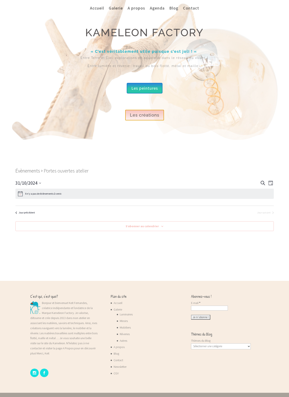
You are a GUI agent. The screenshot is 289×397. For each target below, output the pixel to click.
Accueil (97, 8)
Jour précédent (27, 212)
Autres (123, 341)
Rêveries (125, 334)
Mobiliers (125, 327)
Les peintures (144, 88)
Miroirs (124, 321)
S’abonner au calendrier (142, 226)
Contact (191, 8)
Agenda (157, 8)
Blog (173, 8)
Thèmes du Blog (201, 341)
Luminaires (126, 314)
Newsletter (120, 367)
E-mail (195, 303)
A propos (136, 8)
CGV (116, 373)
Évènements (27, 170)
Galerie (116, 8)
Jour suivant (264, 212)
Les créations (144, 115)
